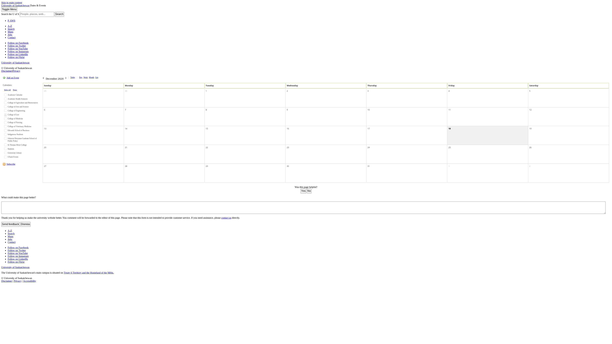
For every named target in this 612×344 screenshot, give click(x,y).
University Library (15, 153)
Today (72, 77)
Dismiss (25, 224)
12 (530, 109)
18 (449, 128)
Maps (10, 31)
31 (369, 166)
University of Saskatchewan (15, 5)
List (96, 77)
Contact (11, 37)
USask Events (13, 157)
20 (45, 147)
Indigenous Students (15, 134)
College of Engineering (16, 111)
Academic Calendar (15, 95)
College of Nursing (15, 122)
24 (369, 147)
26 (530, 147)
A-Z (10, 26)
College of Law (13, 115)
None (15, 90)
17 (369, 128)
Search (59, 14)
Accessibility (29, 281)
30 (126, 91)
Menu (9, 9)
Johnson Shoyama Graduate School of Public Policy (22, 139)
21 (126, 147)
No (309, 191)
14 (126, 128)
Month (91, 77)
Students (11, 149)
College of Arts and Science (18, 107)
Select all (7, 90)
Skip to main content (11, 2)
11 (449, 109)
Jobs (10, 34)
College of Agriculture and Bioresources (23, 103)
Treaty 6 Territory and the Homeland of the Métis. (89, 272)
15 (207, 128)
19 (530, 128)
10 (369, 109)
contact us (226, 217)
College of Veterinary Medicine (19, 126)
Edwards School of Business (18, 130)
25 (449, 147)
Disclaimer (6, 71)
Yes (303, 191)
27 (45, 166)
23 (288, 147)
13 (45, 128)
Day (80, 77)
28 (126, 166)
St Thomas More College (17, 145)
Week (86, 77)
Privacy (16, 71)
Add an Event (13, 78)
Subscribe (11, 164)
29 (45, 91)
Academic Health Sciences (18, 99)
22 (207, 147)
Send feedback (10, 224)
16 (288, 128)
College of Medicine (15, 119)
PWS (11, 20)
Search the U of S (10, 14)
